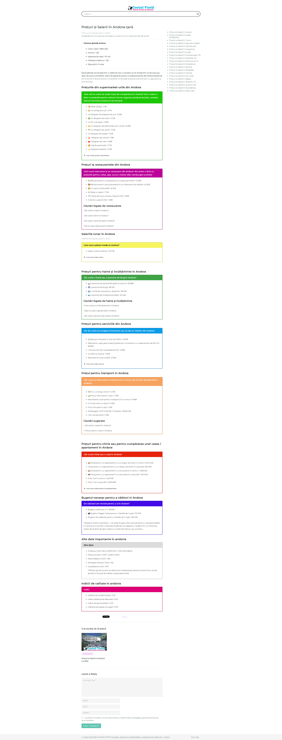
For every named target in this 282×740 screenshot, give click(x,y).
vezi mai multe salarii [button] (94, 257)
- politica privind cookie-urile (151, 737)
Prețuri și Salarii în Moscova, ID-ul (183, 61)
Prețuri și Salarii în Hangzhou (182, 49)
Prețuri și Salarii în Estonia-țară (182, 46)
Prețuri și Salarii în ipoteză (180, 67)
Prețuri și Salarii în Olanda (180, 73)
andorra (87, 654)
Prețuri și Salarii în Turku (180, 40)
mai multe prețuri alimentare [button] (97, 155)
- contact (166, 737)
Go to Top (195, 737)
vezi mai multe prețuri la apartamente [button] (101, 488)
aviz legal (114, 737)
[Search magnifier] (197, 13)
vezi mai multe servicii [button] (95, 364)
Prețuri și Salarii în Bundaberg (182, 88)
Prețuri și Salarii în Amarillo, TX (182, 82)
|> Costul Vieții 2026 (89, 737)
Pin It (124, 617)
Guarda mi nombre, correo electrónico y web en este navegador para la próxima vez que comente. (120, 719)
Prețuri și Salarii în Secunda (181, 76)
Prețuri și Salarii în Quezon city (182, 85)
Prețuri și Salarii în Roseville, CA (183, 58)
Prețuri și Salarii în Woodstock (182, 64)
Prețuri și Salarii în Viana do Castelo (184, 43)
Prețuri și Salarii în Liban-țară (181, 91)
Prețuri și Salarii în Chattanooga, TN (184, 55)
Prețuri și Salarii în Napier (180, 79)
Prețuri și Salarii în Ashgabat (181, 70)
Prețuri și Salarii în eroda (180, 52)
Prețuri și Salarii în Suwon (180, 32)
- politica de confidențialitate (129, 737)
